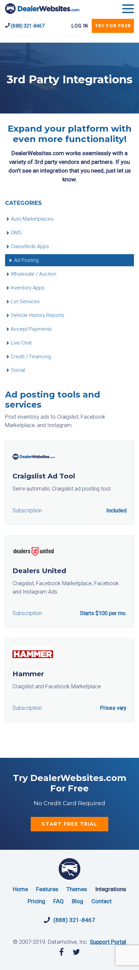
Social (18, 370)
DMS (16, 233)
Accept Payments (31, 329)
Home (20, 889)
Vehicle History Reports (37, 315)
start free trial (69, 824)
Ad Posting (26, 260)
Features (47, 889)
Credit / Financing (31, 357)
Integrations (110, 889)
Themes (76, 889)
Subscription (27, 510)
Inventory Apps (28, 288)
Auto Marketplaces (32, 219)
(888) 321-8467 (27, 26)
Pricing (36, 901)
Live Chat (21, 343)
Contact (101, 901)
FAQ (58, 901)
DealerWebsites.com (42, 8)
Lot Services (25, 301)
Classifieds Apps (30, 246)
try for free (113, 25)
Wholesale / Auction (33, 274)
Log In (80, 26)
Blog (77, 901)
